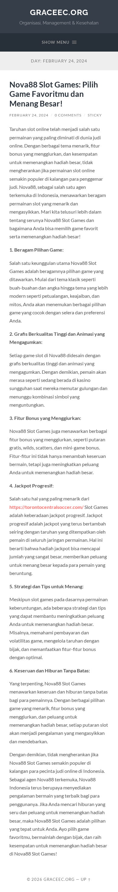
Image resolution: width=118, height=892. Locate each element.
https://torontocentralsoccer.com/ (46, 507)
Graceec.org (59, 12)
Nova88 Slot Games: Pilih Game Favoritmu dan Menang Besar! (53, 94)
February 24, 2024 (28, 115)
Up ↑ (86, 879)
